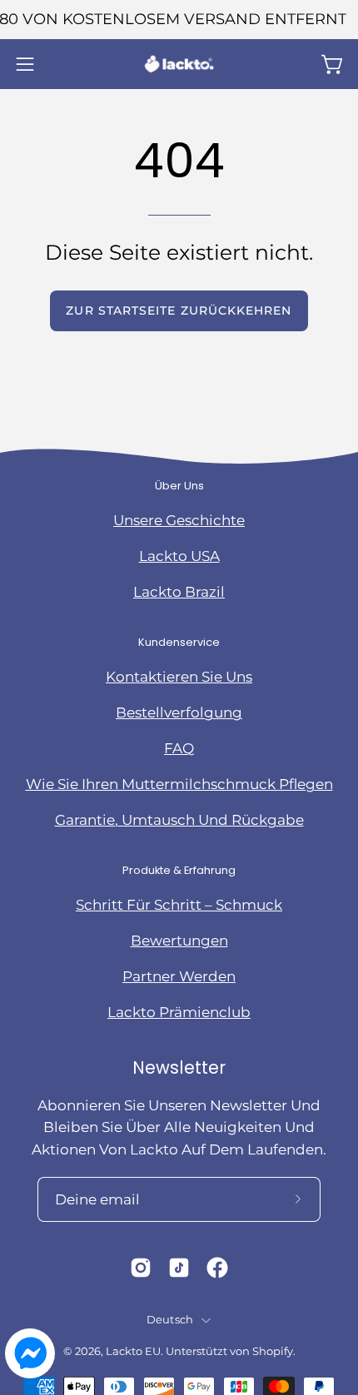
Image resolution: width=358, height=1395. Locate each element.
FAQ (179, 748)
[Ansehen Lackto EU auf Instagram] (140, 1267)
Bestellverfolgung (179, 712)
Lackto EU (133, 1351)
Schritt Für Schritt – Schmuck (179, 904)
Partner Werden (179, 976)
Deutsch (170, 1319)
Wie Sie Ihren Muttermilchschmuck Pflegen (179, 784)
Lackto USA (179, 556)
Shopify (272, 1351)
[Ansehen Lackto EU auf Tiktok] (179, 1267)
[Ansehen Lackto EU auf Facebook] (217, 1267)
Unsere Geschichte (179, 520)
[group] (179, 19)
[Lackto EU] (179, 64)
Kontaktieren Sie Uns (179, 676)
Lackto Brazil (179, 591)
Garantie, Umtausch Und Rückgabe (179, 820)
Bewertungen (179, 940)
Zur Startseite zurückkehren (178, 310)
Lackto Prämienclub (179, 1012)
